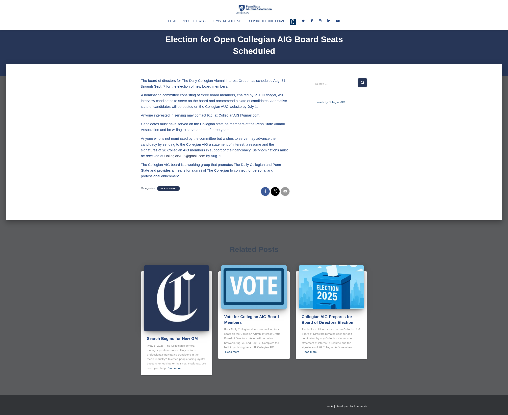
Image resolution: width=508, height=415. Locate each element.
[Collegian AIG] (254, 9)
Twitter (303, 21)
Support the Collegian (265, 21)
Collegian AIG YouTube (338, 21)
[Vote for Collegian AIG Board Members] (254, 287)
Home (172, 21)
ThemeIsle (360, 406)
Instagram (320, 21)
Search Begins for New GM (172, 338)
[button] (206, 21)
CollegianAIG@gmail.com (184, 156)
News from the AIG (227, 21)
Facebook (312, 21)
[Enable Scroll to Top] (500, 407)
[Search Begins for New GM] (176, 297)
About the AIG (194, 21)
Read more (174, 368)
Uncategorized (168, 188)
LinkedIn (328, 21)
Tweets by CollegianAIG (330, 102)
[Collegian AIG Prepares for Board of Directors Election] (331, 287)
